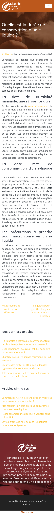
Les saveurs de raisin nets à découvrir (12, 309)
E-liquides (8, 54)
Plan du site (27, 512)
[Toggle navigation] (48, 6)
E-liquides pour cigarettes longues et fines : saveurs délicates (40, 311)
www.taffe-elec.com (38, 106)
